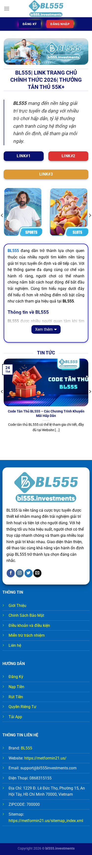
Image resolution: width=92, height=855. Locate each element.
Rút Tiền (16, 697)
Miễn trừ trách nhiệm (27, 635)
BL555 (26, 748)
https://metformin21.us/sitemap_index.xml (46, 820)
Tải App (15, 716)
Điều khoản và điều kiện (29, 625)
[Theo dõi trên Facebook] (11, 573)
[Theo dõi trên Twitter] (29, 573)
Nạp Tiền (16, 686)
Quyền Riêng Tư (22, 706)
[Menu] (7, 8)
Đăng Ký (16, 676)
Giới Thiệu (17, 605)
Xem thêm (44, 329)
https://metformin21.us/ (45, 758)
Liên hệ (15, 645)
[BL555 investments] (46, 8)
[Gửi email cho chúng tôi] (37, 573)
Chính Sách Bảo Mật (26, 615)
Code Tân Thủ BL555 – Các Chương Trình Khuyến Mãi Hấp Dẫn (46, 413)
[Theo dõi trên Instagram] (20, 573)
